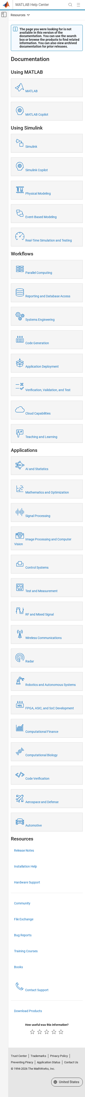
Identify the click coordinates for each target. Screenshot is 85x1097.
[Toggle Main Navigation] (78, 5)
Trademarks (38, 1056)
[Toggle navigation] (19, 15)
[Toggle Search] (70, 5)
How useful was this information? (46, 1024)
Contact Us (71, 1062)
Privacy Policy (59, 1056)
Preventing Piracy (22, 1062)
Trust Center (19, 1056)
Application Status (48, 1062)
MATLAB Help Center (32, 5)
